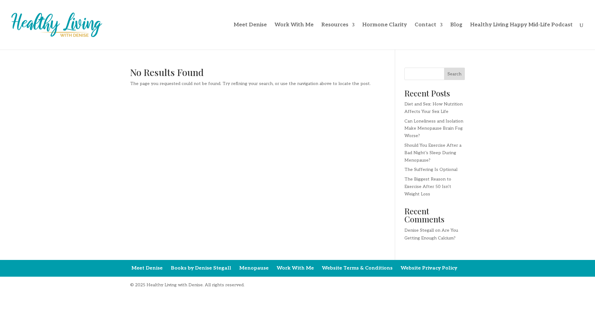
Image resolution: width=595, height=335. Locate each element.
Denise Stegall (419, 230)
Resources (334, 25)
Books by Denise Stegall (201, 268)
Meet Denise (250, 25)
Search (454, 74)
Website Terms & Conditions (357, 268)
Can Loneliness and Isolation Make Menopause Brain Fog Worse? (433, 128)
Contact (425, 25)
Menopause (254, 268)
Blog (456, 25)
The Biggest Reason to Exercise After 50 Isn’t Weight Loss (427, 186)
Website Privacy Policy (429, 268)
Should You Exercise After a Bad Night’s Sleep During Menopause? (432, 153)
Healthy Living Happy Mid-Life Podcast (521, 25)
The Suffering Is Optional (430, 169)
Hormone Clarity (384, 25)
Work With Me (294, 25)
